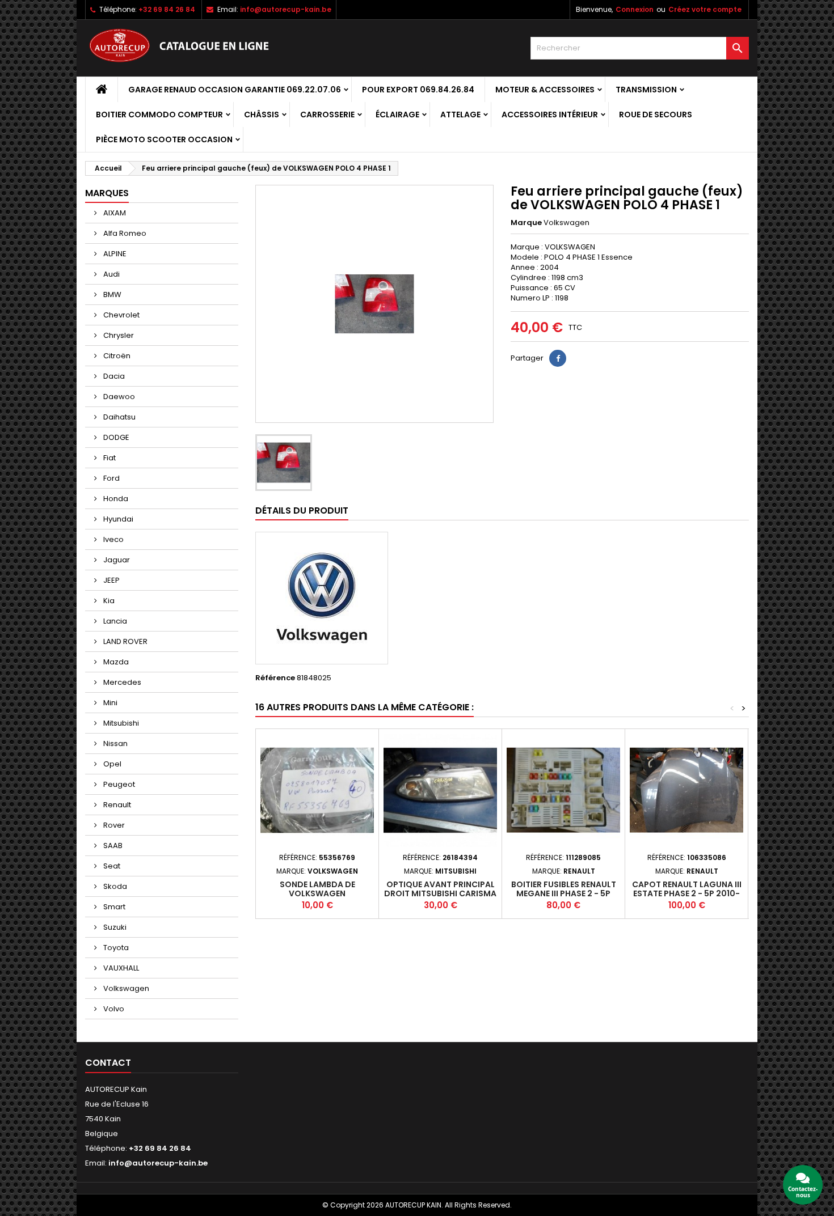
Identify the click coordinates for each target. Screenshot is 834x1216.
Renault (116, 804)
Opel (111, 764)
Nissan (115, 743)
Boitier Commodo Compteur (159, 114)
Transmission (646, 89)
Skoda (114, 886)
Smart (113, 906)
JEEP (111, 580)
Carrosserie (327, 114)
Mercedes (121, 682)
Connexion (635, 9)
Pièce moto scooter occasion (164, 139)
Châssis (261, 114)
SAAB (112, 845)
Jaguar (116, 559)
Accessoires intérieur (550, 114)
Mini (109, 702)
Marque (526, 223)
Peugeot (118, 784)
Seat (111, 866)
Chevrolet (121, 315)
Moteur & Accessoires (545, 89)
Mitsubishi (120, 723)
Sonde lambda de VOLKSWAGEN (317, 889)
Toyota (115, 947)
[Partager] (557, 358)
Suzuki (114, 927)
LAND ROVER (125, 641)
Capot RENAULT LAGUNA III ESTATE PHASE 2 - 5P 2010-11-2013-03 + (687, 893)
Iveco (113, 539)
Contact (108, 1062)
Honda (115, 498)
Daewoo (118, 396)
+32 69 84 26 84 (166, 9)
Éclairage (397, 114)
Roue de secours (655, 114)
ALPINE (114, 253)
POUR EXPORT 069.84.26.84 (418, 89)
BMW (111, 294)
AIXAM (114, 212)
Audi (111, 274)
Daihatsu (119, 417)
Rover (113, 825)
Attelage (460, 114)
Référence (275, 678)
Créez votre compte (705, 9)
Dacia (113, 376)
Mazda (115, 661)
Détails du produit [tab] (301, 510)
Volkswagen (125, 988)
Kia (108, 600)
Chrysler (118, 335)
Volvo (113, 1008)
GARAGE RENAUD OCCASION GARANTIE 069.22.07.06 (234, 89)
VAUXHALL (120, 968)
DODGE (115, 437)
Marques (107, 193)
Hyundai (117, 519)
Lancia (114, 621)
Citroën (116, 355)
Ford (111, 478)
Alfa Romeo (124, 233)
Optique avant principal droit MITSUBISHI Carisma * (440, 893)
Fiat (109, 457)
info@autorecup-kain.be (285, 9)
